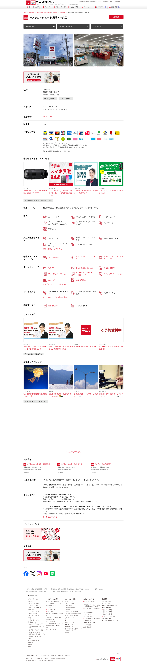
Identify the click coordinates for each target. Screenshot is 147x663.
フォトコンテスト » (89, 622)
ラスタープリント (33, 605)
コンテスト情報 (87, 625)
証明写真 (30, 644)
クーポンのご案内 (50, 619)
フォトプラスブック (34, 611)
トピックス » (68, 624)
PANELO (30, 646)
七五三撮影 (50, 611)
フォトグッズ (31, 642)
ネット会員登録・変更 (106, 1)
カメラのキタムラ (106, 601)
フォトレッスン (87, 614)
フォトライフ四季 (87, 616)
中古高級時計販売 (70, 607)
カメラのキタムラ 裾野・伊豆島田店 (38, 464)
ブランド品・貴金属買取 (72, 611)
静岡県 (55, 12)
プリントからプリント (34, 632)
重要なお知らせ (69, 627)
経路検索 (116, 17)
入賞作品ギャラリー (88, 627)
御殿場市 (62, 12)
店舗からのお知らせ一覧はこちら (35, 401)
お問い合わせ (95, 1)
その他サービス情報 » (52, 599)
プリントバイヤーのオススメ (72, 616)
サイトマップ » (106, 618)
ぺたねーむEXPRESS (33, 640)
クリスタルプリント (34, 603)
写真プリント (31, 601)
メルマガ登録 (116, 1)
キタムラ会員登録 (107, 610)
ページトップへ (116, 653)
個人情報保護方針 (32, 655)
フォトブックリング (34, 616)
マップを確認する (50, 99)
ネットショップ (69, 601)
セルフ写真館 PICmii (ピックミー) (54, 623)
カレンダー (30, 638)
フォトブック (31, 609)
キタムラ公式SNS (50, 621)
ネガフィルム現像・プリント (36, 607)
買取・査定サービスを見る (52, 249)
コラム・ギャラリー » (89, 599)
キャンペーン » (69, 620)
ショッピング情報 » (70, 599)
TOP (25, 12)
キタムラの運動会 (87, 612)
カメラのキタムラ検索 (44, 12)
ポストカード (31, 618)
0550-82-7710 (47, 116)
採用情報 (88, 1)
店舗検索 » (105, 599)
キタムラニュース (69, 618)
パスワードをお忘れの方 (109, 616)
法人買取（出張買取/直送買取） (74, 613)
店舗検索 (31, 12)
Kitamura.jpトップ (33, 595)
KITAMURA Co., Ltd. (36, 660)
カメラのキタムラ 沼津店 (103, 464)
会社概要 (82, 1)
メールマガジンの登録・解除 (53, 617)
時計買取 (68, 609)
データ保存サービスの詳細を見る (55, 297)
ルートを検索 (66, 99)
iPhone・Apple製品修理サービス (54, 601)
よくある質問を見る (50, 517)
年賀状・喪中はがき (34, 620)
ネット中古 (69, 605)
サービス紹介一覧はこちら (33, 354)
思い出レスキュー (32, 622)
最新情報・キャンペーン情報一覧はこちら (38, 200)
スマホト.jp (49, 607)
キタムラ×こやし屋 (51, 629)
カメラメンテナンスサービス (53, 603)
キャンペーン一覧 (69, 622)
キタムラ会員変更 (107, 612)
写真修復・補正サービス (35, 636)
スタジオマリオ (51, 609)
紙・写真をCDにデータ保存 (36, 630)
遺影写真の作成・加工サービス (37, 634)
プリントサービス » (33, 599)
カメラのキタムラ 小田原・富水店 (71, 464)
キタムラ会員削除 (107, 614)
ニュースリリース (44, 655)
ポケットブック (33, 613)
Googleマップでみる (73, 452)
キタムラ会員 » (106, 607)
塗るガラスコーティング (52, 605)
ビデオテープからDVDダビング (37, 624)
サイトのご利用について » (110, 620)
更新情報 (67, 632)
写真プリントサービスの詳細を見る (55, 284)
